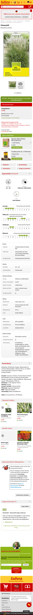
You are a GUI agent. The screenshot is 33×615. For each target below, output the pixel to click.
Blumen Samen (20, 21)
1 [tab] (15, 79)
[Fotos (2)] (12, 85)
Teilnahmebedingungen (15, 487)
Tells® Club (16, 590)
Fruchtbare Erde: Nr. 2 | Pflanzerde (21, 151)
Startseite (3, 21)
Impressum (4, 600)
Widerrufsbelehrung (6, 609)
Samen (14, 21)
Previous (2, 407)
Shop (5, 590)
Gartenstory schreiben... (23, 495)
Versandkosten (5, 131)
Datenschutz (5, 602)
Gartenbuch (27, 590)
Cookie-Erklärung (6, 607)
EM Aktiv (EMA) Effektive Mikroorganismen (18, 139)
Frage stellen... (25, 506)
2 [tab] (17, 79)
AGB (3, 605)
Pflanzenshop (9, 21)
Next (30, 407)
